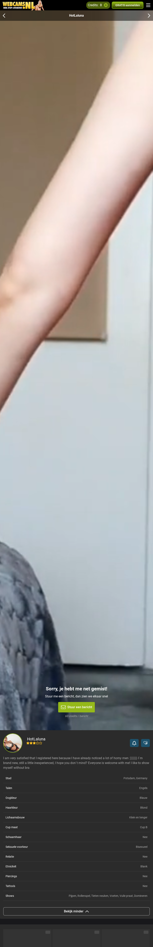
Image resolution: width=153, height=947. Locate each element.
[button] (134, 743)
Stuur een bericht (79, 707)
